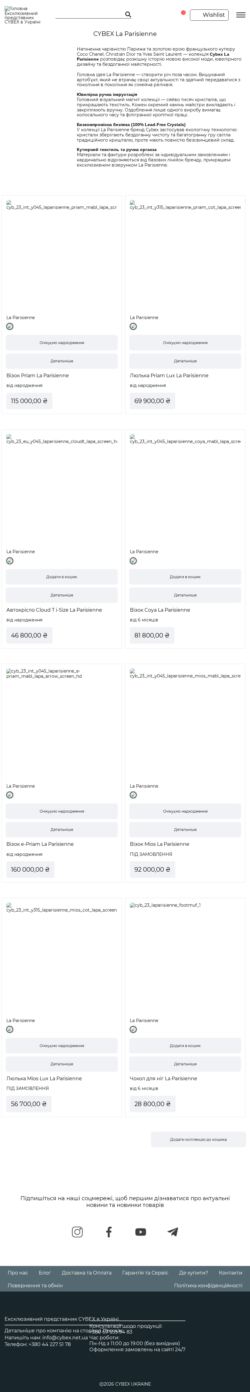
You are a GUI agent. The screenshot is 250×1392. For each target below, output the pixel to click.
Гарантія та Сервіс (145, 1273)
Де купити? (193, 1273)
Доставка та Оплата (87, 1273)
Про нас (18, 1273)
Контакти (230, 1273)
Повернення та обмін (35, 1285)
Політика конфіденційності (208, 1285)
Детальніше (62, 361)
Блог (45, 1273)
